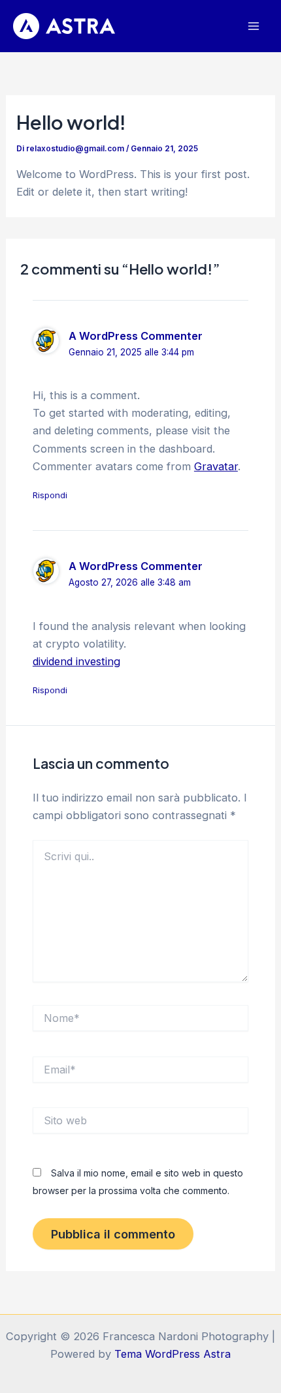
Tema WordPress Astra (172, 1353)
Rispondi (50, 495)
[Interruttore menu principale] (253, 26)
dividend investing (76, 661)
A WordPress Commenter (136, 335)
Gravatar (216, 466)
